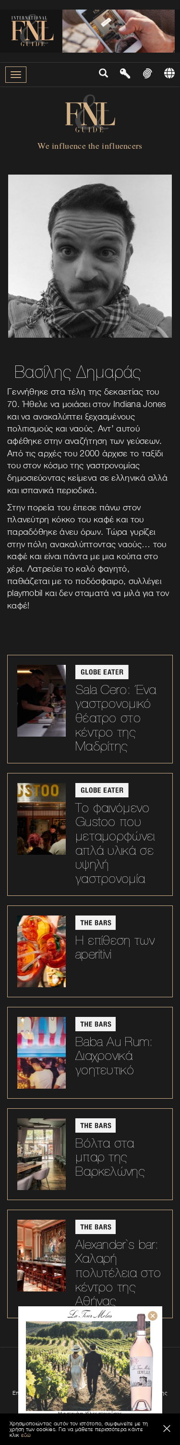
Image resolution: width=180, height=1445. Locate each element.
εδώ (26, 1435)
